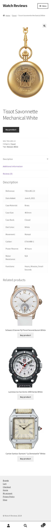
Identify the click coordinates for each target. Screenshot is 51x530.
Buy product (11, 129)
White (16, 147)
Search (25, 526)
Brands (6, 480)
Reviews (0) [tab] (7, 173)
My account (7, 493)
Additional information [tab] (13, 166)
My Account (8, 526)
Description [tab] (8, 159)
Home (8, 15)
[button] (44, 26)
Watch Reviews (15, 5)
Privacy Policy (8, 496)
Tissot (14, 15)
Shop (5, 500)
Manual (10, 147)
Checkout (7, 487)
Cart (5, 483)
